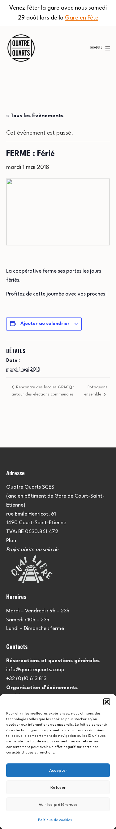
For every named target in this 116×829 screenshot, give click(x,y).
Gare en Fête (81, 18)
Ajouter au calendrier (45, 324)
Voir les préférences (58, 804)
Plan (11, 540)
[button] (107, 702)
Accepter (58, 770)
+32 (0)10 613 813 (26, 678)
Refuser (58, 787)
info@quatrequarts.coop (35, 669)
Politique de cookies (55, 820)
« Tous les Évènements (34, 116)
